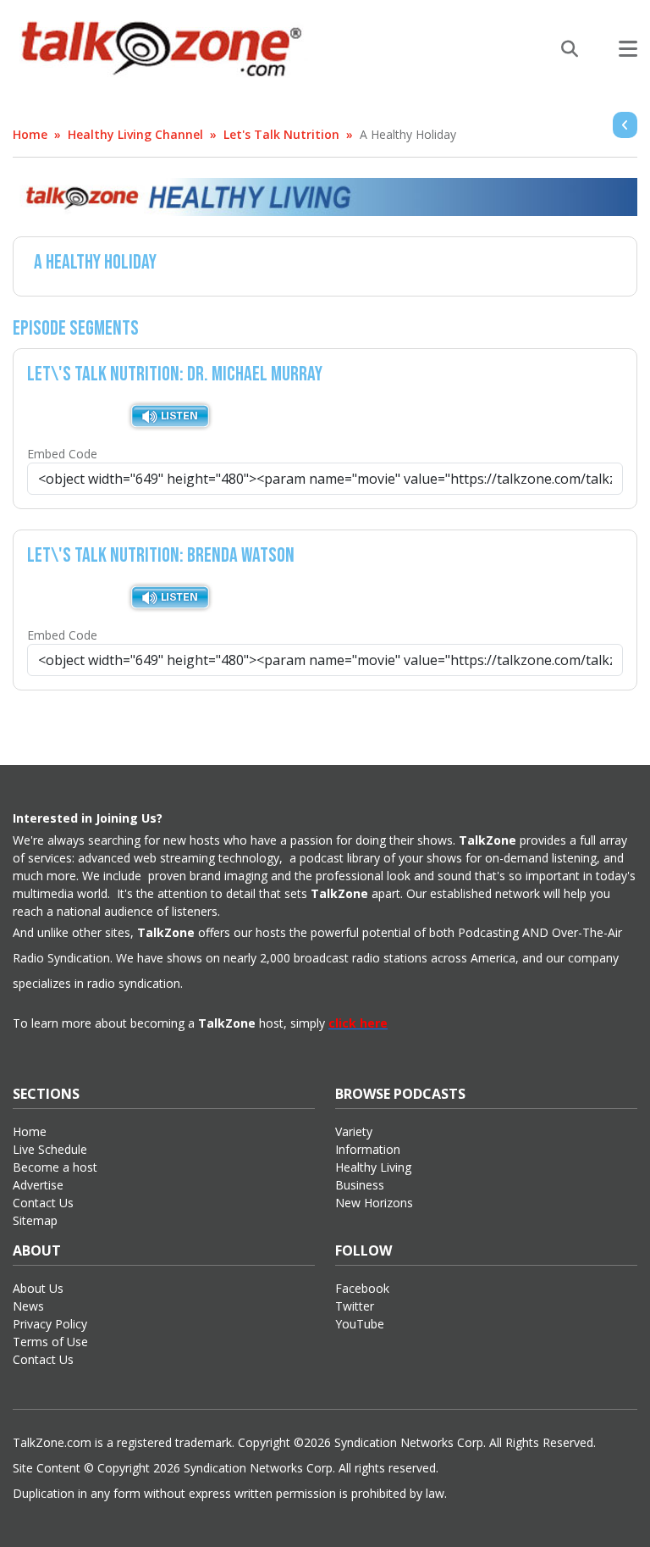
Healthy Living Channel (135, 134)
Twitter (354, 1306)
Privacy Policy (50, 1324)
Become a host (55, 1167)
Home (30, 134)
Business (359, 1185)
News (28, 1306)
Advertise (38, 1185)
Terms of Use (50, 1342)
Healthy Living (373, 1167)
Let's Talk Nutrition (281, 134)
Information (367, 1149)
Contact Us (43, 1203)
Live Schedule (50, 1149)
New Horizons (374, 1203)
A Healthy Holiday (408, 134)
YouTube (359, 1324)
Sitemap (35, 1220)
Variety (353, 1131)
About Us (38, 1288)
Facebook (362, 1288)
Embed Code (62, 454)
